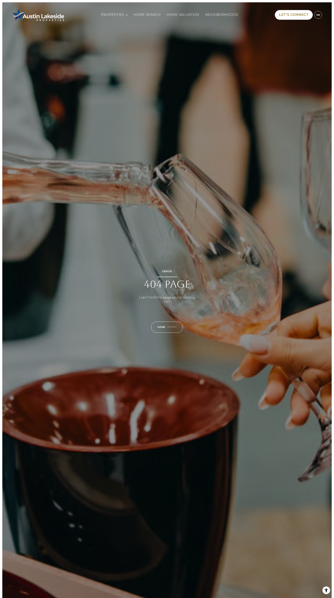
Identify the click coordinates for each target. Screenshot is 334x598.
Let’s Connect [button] (294, 15)
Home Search (147, 15)
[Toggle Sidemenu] (318, 15)
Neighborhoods (221, 15)
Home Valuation (183, 15)
